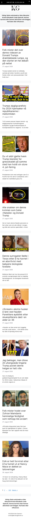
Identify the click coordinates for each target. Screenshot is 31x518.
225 (9, 490)
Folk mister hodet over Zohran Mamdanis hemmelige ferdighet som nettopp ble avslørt (14, 414)
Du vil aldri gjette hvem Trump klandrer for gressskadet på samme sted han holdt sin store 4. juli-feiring (14, 161)
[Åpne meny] (2, 2)
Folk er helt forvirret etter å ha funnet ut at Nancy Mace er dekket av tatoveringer (15, 465)
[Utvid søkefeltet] (29, 2)
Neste (15, 490)
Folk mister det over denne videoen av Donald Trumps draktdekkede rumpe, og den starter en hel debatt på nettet (15, 57)
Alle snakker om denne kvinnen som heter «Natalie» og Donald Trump (14, 211)
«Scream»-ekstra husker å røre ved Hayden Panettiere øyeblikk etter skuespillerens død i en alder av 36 (15, 314)
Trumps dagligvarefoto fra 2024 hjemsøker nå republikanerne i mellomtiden (14, 109)
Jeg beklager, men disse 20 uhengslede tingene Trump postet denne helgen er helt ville (15, 364)
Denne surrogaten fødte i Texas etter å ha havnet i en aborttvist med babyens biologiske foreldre (15, 261)
